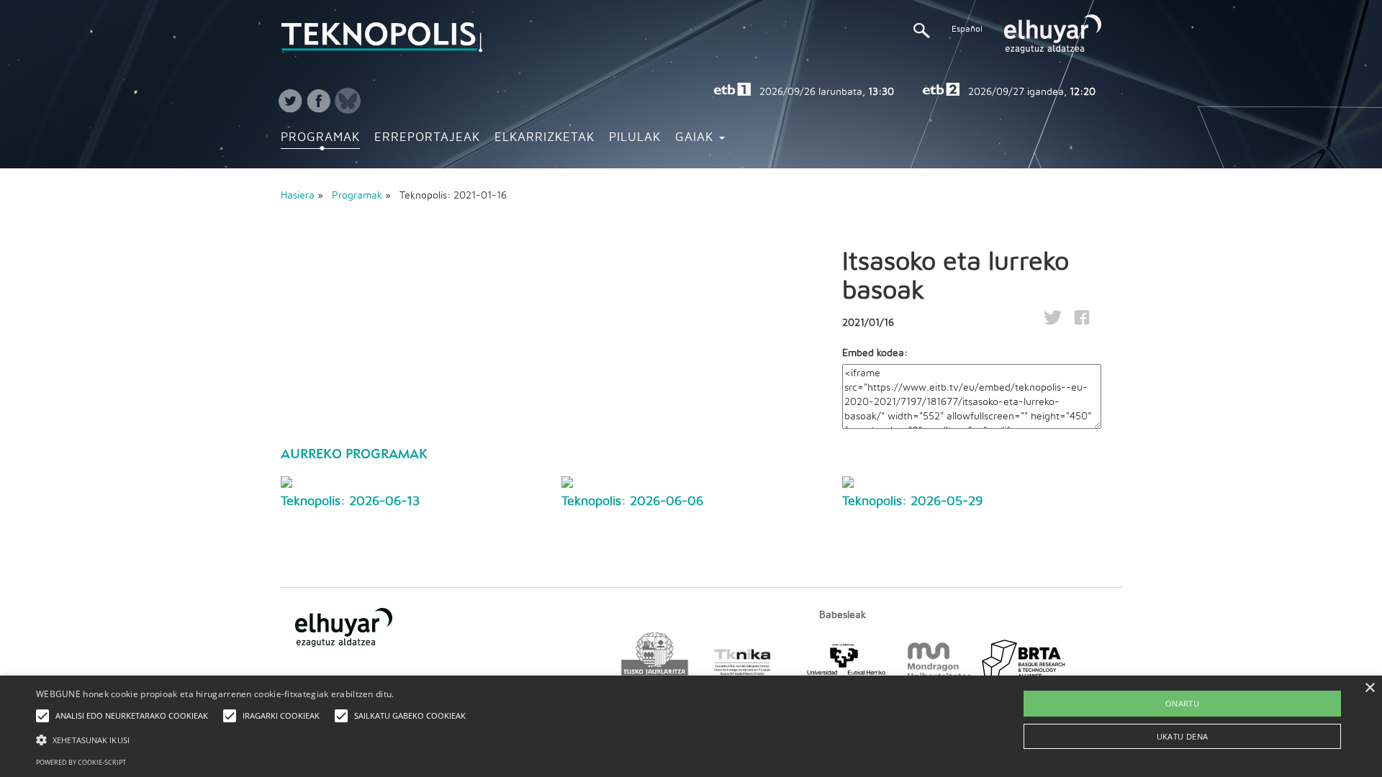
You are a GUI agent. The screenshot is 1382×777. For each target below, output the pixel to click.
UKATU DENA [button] (1183, 736)
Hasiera (298, 196)
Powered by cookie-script (81, 762)
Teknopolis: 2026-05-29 (912, 501)
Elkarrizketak (544, 137)
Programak (320, 137)
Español (967, 28)
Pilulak (635, 137)
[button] (254, 739)
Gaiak (696, 137)
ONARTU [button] (1182, 703)
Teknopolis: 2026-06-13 (350, 501)
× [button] (1369, 688)
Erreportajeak (427, 137)
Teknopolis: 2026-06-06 (632, 501)
